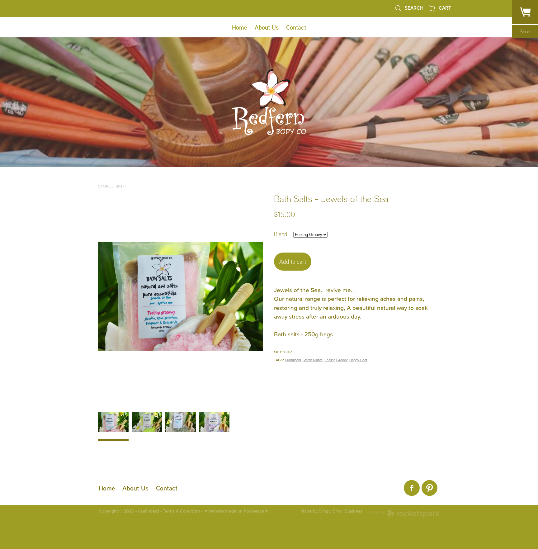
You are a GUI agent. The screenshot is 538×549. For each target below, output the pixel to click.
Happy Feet (358, 360)
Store (104, 186)
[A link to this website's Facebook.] (412, 488)
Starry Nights (313, 360)
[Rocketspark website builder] (403, 514)
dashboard (148, 511)
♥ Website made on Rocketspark (236, 511)
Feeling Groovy (335, 360)
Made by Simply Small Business (331, 511)
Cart (444, 7)
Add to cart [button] (292, 261)
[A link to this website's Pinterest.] (429, 488)
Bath (120, 186)
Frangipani (293, 360)
